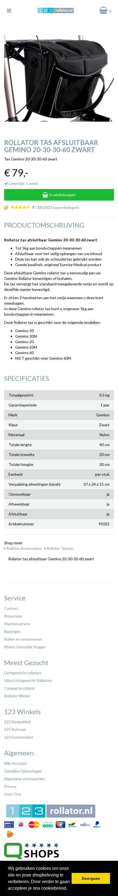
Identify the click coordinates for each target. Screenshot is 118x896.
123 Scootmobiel (18, 737)
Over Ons (12, 794)
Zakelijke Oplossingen (23, 771)
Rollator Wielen (17, 695)
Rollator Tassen (59, 548)
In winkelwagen (62, 194)
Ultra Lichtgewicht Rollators (28, 680)
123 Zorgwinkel (17, 721)
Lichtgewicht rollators (23, 672)
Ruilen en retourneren (23, 639)
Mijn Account (15, 763)
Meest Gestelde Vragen (25, 646)
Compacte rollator (19, 688)
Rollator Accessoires (23, 548)
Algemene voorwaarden (24, 778)
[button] (69, 889)
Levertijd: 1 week (23, 183)
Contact (11, 608)
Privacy (10, 786)
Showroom (13, 616)
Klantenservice (17, 623)
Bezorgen (12, 631)
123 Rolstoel (15, 729)
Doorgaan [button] (91, 878)
